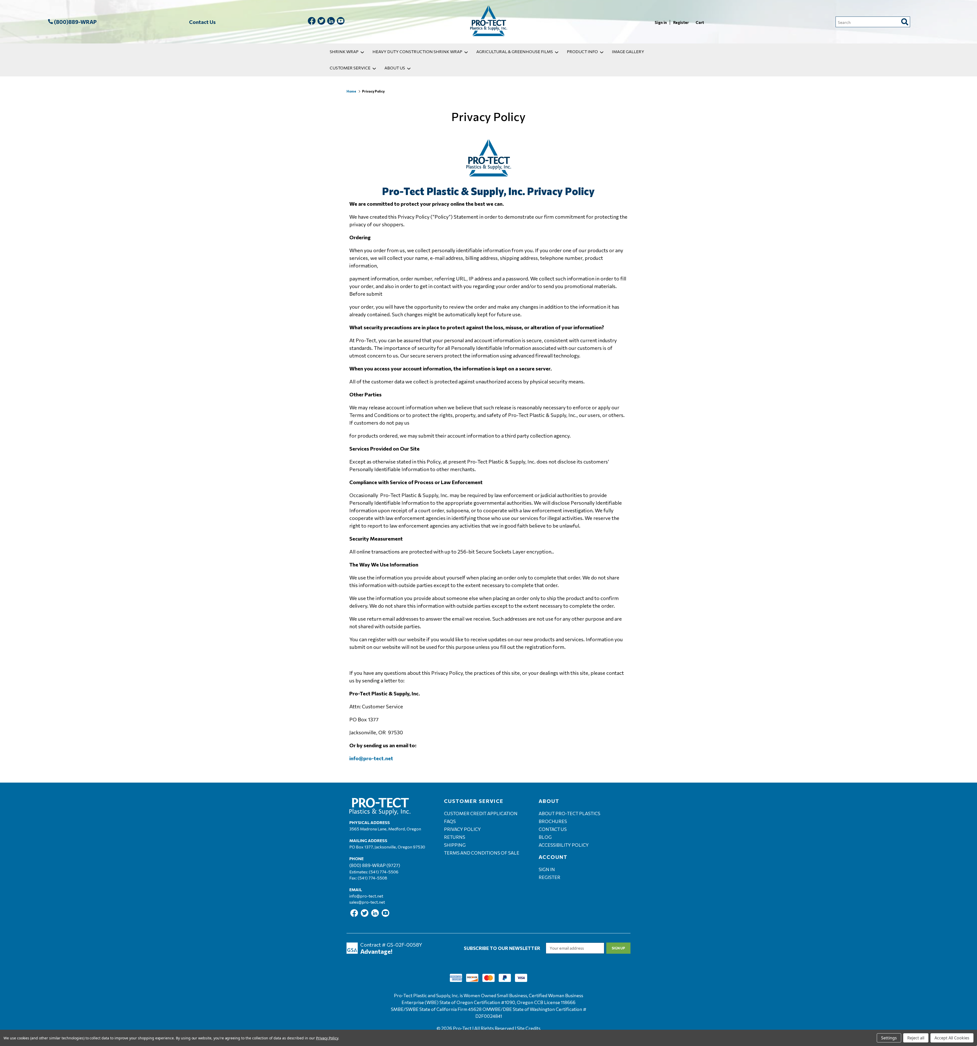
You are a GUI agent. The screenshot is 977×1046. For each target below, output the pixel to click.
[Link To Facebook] (311, 21)
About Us (394, 67)
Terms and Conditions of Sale (481, 853)
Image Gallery (628, 51)
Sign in (661, 22)
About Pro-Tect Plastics (569, 813)
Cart (700, 22)
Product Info (582, 51)
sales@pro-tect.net (367, 902)
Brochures (553, 821)
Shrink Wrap (344, 51)
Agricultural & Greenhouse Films (514, 51)
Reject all (915, 1038)
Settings (889, 1038)
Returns (454, 837)
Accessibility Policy (564, 845)
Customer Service (350, 67)
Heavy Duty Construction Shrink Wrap (417, 51)
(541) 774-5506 (383, 871)
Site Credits (528, 1028)
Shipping (455, 845)
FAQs (450, 821)
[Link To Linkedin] (331, 21)
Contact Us (202, 22)
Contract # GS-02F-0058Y (391, 945)
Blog (545, 837)
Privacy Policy (462, 829)
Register (681, 22)
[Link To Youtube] (340, 21)
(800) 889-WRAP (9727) (374, 865)
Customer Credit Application (481, 813)
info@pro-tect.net (366, 895)
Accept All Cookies (952, 1038)
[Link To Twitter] (321, 21)
